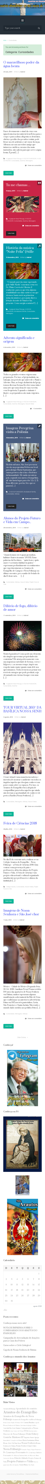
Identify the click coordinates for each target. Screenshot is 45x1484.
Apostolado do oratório (26, 1408)
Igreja (37, 1437)
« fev (5, 1310)
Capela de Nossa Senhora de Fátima (19, 1350)
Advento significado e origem (19, 340)
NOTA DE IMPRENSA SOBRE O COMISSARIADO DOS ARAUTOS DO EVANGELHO (20, 1330)
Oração (24, 1449)
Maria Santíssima (29, 1440)
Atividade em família (20, 311)
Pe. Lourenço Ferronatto (14, 1452)
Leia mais (8, 173)
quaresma (6, 1465)
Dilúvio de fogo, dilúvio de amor (20, 608)
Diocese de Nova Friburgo (14, 1434)
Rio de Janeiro (14, 1465)
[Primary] (22, 20)
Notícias (17, 494)
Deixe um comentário (35, 165)
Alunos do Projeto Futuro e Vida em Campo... (22, 520)
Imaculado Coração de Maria (12, 1440)
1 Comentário (37, 408)
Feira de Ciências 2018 (20, 823)
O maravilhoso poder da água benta (21, 64)
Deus (26, 1431)
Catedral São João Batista (11, 1428)
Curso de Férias (18, 1431)
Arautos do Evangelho (20, 1412)
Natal (19, 1443)
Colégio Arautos (11, 887)
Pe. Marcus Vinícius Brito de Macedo (23, 1455)
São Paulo (31, 1465)
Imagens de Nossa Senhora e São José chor (21, 912)
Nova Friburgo (12, 1449)
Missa (37, 1440)
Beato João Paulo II (9, 1423)
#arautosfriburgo (9, 1409)
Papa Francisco (36, 1449)
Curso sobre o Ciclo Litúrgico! (17, 1345)
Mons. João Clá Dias (10, 1443)
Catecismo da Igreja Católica (28, 1425)
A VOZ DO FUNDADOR (29, 158)
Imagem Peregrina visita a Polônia (20, 430)
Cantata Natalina (28, 1423)
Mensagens (29, 160)
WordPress (35, 1474)
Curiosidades (15, 160)
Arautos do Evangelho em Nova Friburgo (27, 1420)
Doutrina (22, 160)
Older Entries (21, 1037)
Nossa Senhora (28, 1443)
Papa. (29, 1449)
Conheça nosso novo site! (14, 1323)
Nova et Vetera (30, 404)
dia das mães (33, 1431)
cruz (11, 1431)
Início (4, 40)
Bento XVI (19, 1423)
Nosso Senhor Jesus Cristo (26, 1446)
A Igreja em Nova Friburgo (14, 158)
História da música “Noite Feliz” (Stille (20, 250)
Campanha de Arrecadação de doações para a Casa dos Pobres (21, 1339)
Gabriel (22, 72)
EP (22, 1437)
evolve (8, 1474)
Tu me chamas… (18, 185)
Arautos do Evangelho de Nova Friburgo (18, 1418)
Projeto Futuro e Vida (20, 1461)
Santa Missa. (23, 1465)
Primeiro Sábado (21, 1458)
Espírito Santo (29, 1438)
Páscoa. (35, 1462)
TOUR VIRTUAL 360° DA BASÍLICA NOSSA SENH (22, 709)
